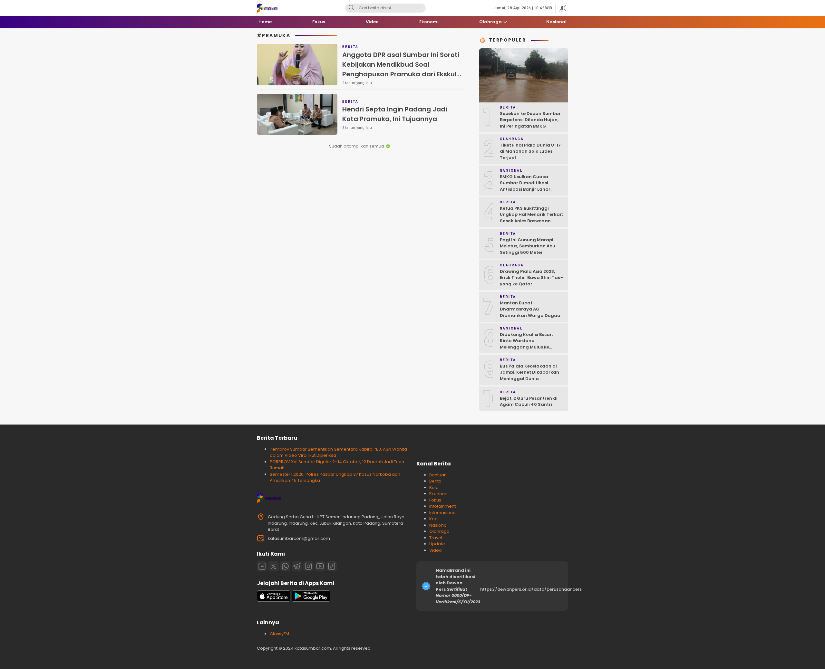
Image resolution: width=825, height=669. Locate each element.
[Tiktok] (331, 566)
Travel (435, 538)
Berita (435, 481)
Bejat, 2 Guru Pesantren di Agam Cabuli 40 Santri (529, 401)
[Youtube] (320, 566)
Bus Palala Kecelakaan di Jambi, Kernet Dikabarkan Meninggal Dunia (529, 372)
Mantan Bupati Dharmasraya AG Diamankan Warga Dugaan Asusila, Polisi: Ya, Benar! (531, 312)
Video (435, 550)
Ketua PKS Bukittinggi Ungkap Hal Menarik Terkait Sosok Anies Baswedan (531, 214)
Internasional (443, 513)
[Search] (351, 8)
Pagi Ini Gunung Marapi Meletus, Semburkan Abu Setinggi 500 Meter (527, 246)
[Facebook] (262, 566)
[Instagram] (308, 566)
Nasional (438, 525)
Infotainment (442, 506)
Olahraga (439, 531)
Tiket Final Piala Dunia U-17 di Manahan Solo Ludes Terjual (530, 151)
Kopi (434, 519)
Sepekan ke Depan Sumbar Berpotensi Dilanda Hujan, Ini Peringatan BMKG (530, 119)
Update (437, 544)
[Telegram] (297, 566)
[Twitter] (273, 566)
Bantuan (438, 475)
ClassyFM (279, 634)
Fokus (435, 500)
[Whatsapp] (285, 566)
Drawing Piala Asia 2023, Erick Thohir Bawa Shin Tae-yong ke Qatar (531, 277)
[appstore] (273, 600)
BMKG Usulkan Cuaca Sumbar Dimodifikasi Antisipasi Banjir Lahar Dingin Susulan (525, 186)
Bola (434, 487)
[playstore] (311, 600)
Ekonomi (438, 494)
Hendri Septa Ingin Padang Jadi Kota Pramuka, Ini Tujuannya (394, 114)
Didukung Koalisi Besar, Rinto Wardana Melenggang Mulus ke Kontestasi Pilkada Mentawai (526, 347)
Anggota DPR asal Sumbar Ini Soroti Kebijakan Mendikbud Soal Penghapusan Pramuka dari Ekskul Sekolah (400, 69)
